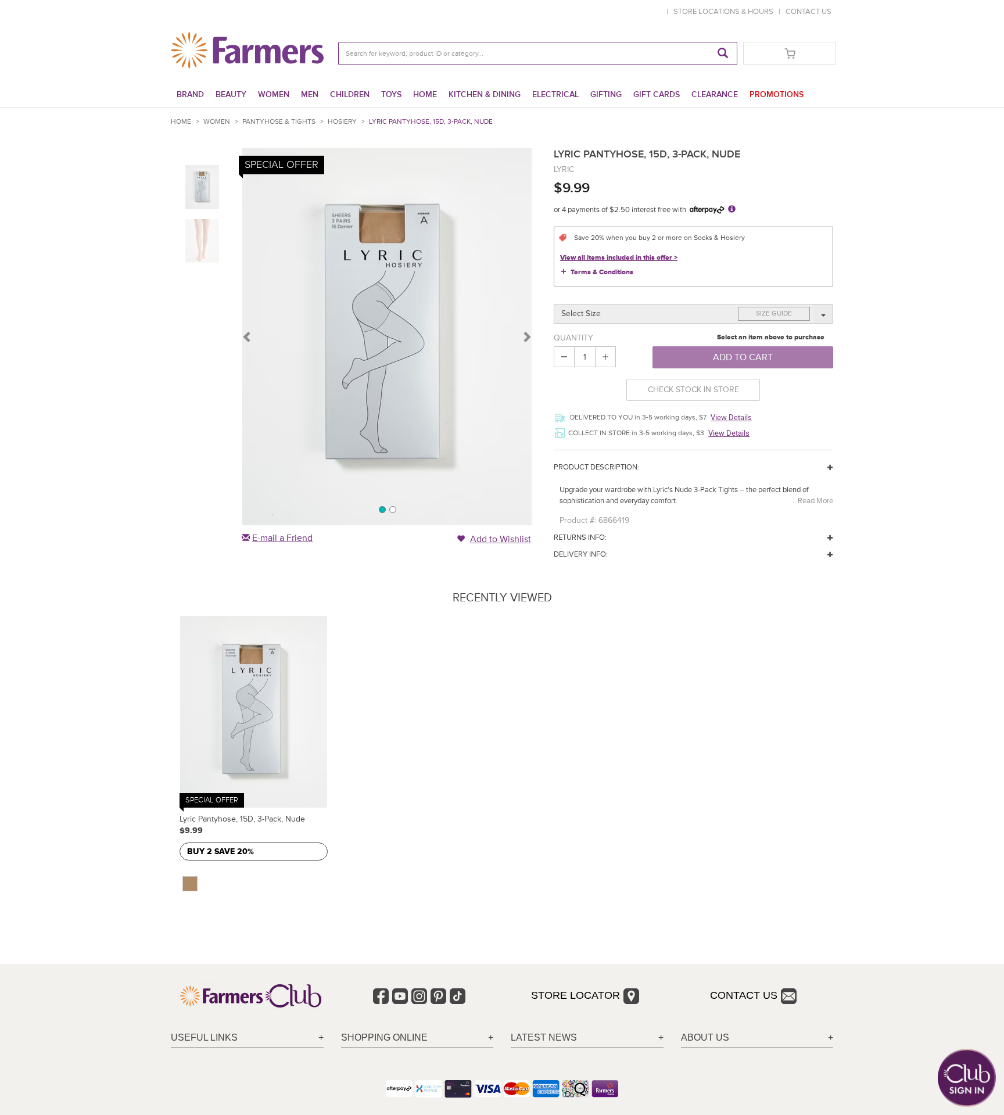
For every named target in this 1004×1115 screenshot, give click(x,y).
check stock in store (693, 390)
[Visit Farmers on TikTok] (457, 996)
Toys (391, 94)
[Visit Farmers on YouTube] (400, 996)
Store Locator (575, 995)
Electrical (555, 94)
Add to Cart (743, 357)
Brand (190, 94)
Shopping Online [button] (384, 1037)
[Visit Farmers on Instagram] (419, 996)
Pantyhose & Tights (278, 121)
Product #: (578, 520)
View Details (731, 417)
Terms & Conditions (602, 272)
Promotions (777, 94)
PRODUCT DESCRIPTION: (596, 467)
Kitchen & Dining (485, 94)
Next (526, 336)
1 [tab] (382, 509)
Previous (247, 336)
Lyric (564, 169)
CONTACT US (808, 11)
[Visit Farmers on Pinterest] (438, 996)
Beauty (231, 94)
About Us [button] (705, 1037)
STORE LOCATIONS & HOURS (725, 11)
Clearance (714, 94)
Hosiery (342, 121)
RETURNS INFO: (580, 537)
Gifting (606, 94)
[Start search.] (722, 53)
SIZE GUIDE (774, 313)
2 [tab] (392, 509)
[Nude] (190, 883)
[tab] (247, 1038)
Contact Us (743, 995)
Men (309, 94)
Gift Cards (656, 94)
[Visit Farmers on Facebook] (381, 996)
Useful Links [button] (204, 1037)
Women (273, 94)
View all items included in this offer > (618, 257)
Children (350, 94)
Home (425, 94)
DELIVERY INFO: (581, 554)
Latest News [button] (544, 1037)
